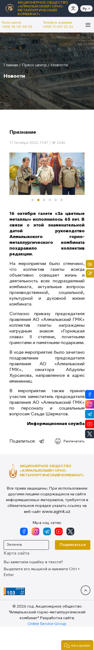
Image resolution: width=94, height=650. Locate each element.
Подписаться (73, 545)
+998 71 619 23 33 (58, 27)
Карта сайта (16, 553)
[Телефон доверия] (90, 264)
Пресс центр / (35, 65)
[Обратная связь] (90, 273)
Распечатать (74, 441)
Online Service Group (47, 624)
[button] (32, 200)
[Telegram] (41, 441)
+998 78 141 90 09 (17, 27)
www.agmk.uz (56, 512)
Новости (59, 65)
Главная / (12, 65)
